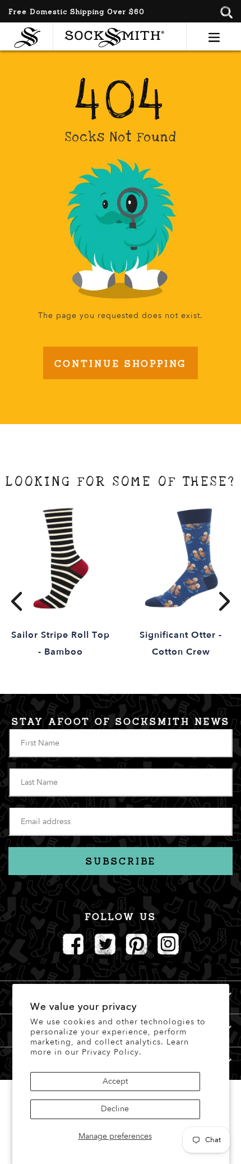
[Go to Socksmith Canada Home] (30, 36)
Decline (115, 1108)
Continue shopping (120, 363)
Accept (115, 1081)
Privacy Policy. (112, 1052)
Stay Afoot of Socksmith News (121, 721)
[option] (60, 583)
